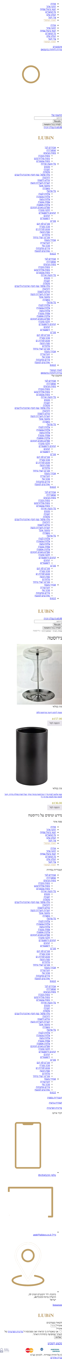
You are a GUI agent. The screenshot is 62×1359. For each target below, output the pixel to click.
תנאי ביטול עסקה (48, 9)
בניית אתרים (56, 1357)
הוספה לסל (55, 723)
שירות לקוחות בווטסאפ (51, 49)
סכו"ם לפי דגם (43, 223)
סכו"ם (53, 221)
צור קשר (52, 17)
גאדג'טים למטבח (42, 251)
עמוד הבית (57, 630)
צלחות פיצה (44, 199)
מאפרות (46, 188)
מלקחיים (46, 234)
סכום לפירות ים (43, 229)
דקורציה (46, 177)
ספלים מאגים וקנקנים (40, 207)
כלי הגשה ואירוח (48, 163)
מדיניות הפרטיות (54, 1108)
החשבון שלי (56, 115)
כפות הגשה (45, 232)
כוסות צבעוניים (43, 161)
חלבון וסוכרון (44, 210)
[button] (31, 815)
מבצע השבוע (55, 1343)
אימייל (59, 1325)
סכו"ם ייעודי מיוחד (41, 237)
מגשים (47, 166)
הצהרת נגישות (55, 1102)
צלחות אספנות (43, 204)
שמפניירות (51, 150)
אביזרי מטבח (50, 240)
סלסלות (46, 172)
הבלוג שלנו (51, 14)
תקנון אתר (51, 6)
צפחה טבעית (44, 202)
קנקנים (47, 215)
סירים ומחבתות (43, 248)
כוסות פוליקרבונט (42, 158)
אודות (53, 3)
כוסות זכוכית (44, 155)
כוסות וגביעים (49, 153)
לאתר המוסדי (56, 370)
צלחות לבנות (44, 193)
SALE (53, 253)
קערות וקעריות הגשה (40, 183)
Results (57, 121)
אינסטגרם (57, 46)
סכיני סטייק (44, 226)
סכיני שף (46, 245)
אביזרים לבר (50, 147)
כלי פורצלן (51, 191)
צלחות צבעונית (43, 196)
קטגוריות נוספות (54, 1097)
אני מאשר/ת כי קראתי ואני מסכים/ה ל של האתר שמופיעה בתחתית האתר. (33, 1333)
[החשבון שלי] (31, 112)
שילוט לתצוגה (43, 180)
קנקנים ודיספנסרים (47, 213)
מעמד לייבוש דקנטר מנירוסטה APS (49, 712)
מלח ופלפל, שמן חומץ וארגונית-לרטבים (32, 174)
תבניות (47, 169)
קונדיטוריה (45, 242)
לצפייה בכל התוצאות (52, 124)
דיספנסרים (45, 218)
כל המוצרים (50, 12)
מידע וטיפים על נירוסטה (45, 815)
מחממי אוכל (44, 185)
